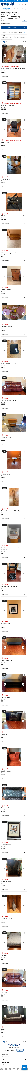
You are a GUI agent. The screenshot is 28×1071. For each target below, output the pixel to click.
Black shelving (5, 697)
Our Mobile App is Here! (14, 1)
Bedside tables (6, 289)
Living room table (6, 660)
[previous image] (5, 55)
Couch (3, 1029)
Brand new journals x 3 (8, 363)
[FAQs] (24, 20)
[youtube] (18, 1069)
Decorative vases (6, 918)
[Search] (24, 32)
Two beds (4, 955)
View (24, 40)
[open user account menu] (19, 4)
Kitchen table (5, 179)
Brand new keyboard (7, 808)
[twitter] (10, 1069)
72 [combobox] (23, 41)
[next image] (23, 55)
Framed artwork (6, 623)
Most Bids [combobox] (5, 37)
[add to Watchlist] (24, 46)
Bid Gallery (12, 27)
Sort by (3, 35)
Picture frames (6, 845)
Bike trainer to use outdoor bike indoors (14, 216)
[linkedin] (14, 1069)
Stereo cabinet (6, 881)
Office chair (5, 142)
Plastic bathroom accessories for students (12, 549)
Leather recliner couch (8, 400)
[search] (25, 9)
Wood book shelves (7, 105)
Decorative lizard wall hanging (10, 511)
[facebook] (5, 1069)
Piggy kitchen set (6, 326)
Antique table (5, 474)
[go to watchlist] (22, 4)
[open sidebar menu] (25, 4)
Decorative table (6, 437)
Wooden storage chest (8, 253)
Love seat (4, 992)
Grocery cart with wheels (9, 586)
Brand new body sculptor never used (13, 68)
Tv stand (4, 734)
